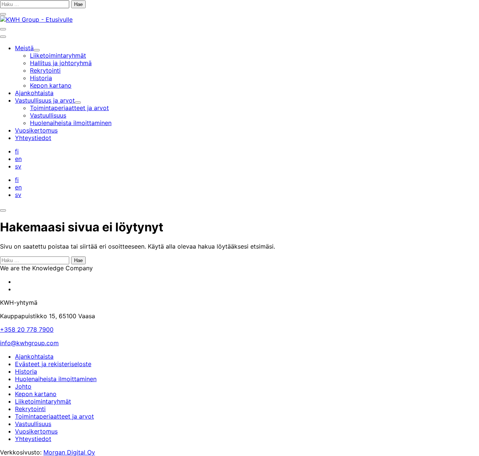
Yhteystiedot (33, 439)
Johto (23, 386)
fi (17, 151)
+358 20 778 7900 (27, 329)
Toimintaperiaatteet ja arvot (54, 416)
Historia (26, 371)
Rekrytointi (30, 409)
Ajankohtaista (34, 356)
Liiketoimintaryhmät (43, 401)
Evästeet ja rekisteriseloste (53, 364)
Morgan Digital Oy (69, 452)
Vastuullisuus (33, 424)
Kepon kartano (36, 394)
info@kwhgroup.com (29, 343)
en (18, 158)
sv (18, 166)
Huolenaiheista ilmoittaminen (56, 379)
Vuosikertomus (36, 431)
